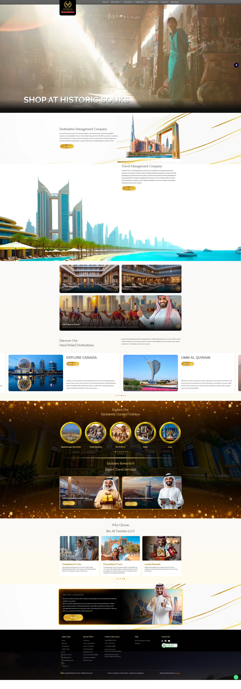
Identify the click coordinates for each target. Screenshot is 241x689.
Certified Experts (153, 2)
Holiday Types (139, 2)
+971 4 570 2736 (110, 643)
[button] (115, 395)
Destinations (128, 2)
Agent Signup (175, 2)
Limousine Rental (88, 649)
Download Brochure (67, 660)
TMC (63, 663)
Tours (63, 652)
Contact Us (164, 2)
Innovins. (177, 673)
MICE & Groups (87, 660)
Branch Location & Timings (142, 640)
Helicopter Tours (88, 652)
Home (63, 640)
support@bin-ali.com (110, 640)
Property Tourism (67, 654)
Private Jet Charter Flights (90, 654)
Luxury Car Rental (88, 646)
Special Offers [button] (115, 2)
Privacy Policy (124, 673)
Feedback (137, 643)
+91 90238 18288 (110, 646)
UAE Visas (86, 640)
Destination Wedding (89, 657)
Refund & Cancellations (137, 673)
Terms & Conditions (113, 673)
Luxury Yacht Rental (89, 643)
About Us (105, 2)
